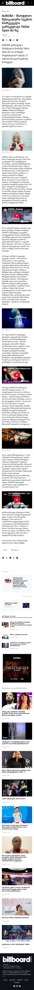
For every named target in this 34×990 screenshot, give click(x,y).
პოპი (8, 11)
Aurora (5, 550)
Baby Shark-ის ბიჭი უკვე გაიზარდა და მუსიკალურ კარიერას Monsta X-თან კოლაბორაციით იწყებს (15, 827)
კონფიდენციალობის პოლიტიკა (12, 968)
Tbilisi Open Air (7, 99)
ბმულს (22, 543)
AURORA (5, 110)
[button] (3, 3)
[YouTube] (20, 986)
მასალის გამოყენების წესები (11, 966)
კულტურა (12, 980)
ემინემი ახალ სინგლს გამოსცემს (11, 603)
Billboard (5, 34)
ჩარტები (17, 982)
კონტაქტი (6, 964)
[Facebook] (14, 986)
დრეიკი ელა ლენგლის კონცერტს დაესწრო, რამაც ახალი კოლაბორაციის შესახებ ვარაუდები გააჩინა (21, 624)
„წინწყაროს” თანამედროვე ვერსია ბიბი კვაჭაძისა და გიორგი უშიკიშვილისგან (20, 644)
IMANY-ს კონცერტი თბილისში (19, 634)
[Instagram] (17, 986)
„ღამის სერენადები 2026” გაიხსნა (13, 799)
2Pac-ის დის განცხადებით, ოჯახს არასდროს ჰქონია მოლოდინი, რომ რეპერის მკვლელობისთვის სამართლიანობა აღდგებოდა (14, 858)
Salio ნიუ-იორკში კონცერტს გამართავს (15, 917)
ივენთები (20, 980)
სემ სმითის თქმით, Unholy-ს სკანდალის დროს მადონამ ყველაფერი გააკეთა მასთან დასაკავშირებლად (16, 889)
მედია (26, 980)
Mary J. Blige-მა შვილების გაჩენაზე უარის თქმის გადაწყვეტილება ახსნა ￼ (16, 771)
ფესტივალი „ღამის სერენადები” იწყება (16, 944)
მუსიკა (4, 11)
